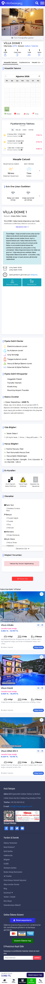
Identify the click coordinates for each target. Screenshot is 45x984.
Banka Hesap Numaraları (13, 872)
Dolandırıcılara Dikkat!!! (12, 905)
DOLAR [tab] (18, 130)
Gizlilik (6, 864)
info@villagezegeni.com (21, 806)
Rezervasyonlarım (24, 920)
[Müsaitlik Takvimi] (42, 625)
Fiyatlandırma (24, 62)
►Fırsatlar (8, 876)
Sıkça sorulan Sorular (11, 884)
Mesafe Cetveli (37, 62)
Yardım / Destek (9, 897)
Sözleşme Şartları (10, 868)
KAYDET (37, 958)
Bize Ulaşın (8, 901)
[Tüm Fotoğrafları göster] (22, 22)
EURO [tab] (24, 130)
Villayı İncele (38, 647)
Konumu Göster (12, 284)
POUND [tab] (31, 130)
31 (7, 109)
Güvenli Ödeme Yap (22, 941)
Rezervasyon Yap (35, 975)
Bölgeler (7, 859)
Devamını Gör (21, 227)
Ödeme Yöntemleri (10, 843)
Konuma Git (31, 284)
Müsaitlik (10, 62)
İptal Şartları (8, 851)
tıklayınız (33, 275)
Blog (5, 888)
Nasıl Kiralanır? (9, 847)
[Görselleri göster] (38, 625)
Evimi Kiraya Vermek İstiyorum (15, 880)
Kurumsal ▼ (8, 893)
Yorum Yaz (23, 579)
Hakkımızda (8, 855)
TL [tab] (13, 130)
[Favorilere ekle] (41, 594)
